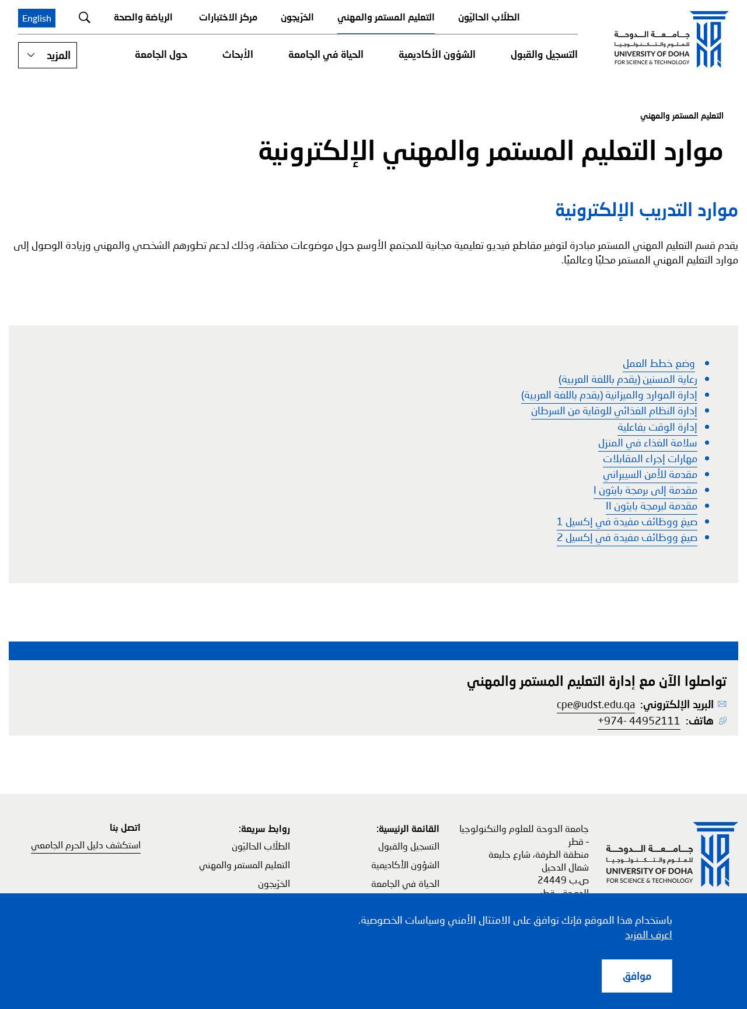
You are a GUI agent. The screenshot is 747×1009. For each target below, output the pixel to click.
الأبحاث (237, 54)
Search (84, 17)
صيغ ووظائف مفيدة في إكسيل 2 (627, 536)
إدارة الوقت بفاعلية (657, 426)
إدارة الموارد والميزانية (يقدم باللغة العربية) (609, 394)
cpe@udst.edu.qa (596, 704)
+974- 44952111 (639, 720)
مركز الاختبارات (228, 16)
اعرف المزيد (648, 934)
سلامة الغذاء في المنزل (647, 442)
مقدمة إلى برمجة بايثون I (645, 489)
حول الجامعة (161, 54)
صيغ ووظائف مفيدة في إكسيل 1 (627, 521)
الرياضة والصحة (143, 16)
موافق (637, 975)
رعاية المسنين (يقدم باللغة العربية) (627, 378)
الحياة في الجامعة (326, 54)
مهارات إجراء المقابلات (650, 458)
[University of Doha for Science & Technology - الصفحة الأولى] (672, 39)
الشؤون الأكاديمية (437, 54)
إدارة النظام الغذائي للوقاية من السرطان (614, 410)
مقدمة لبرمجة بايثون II (651, 505)
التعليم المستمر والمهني (386, 16)
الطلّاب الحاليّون (489, 16)
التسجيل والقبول (544, 54)
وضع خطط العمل (659, 362)
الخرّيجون (297, 16)
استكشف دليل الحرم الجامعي (86, 844)
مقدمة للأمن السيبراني (650, 473)
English (36, 17)
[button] (47, 55)
